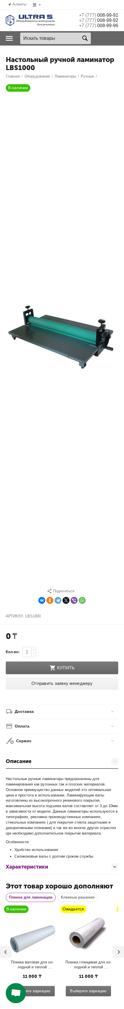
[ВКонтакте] (41, 600)
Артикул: (15, 616)
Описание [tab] (18, 761)
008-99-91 (98, 15)
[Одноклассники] (49, 600)
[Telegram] (58, 600)
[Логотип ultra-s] (30, 20)
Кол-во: (13, 652)
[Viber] (74, 600)
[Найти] (85, 38)
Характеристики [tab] (27, 867)
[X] (66, 600)
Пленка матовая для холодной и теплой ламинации (32, 964)
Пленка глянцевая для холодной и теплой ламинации (88, 964)
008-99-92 (98, 20)
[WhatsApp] (82, 600)
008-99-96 (98, 25)
